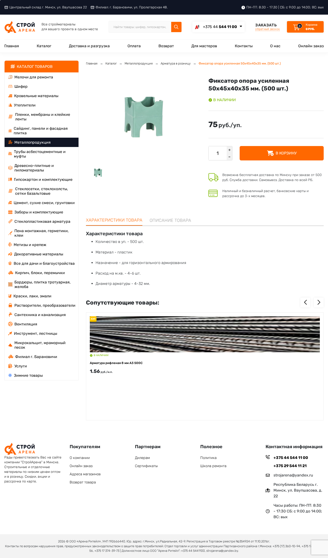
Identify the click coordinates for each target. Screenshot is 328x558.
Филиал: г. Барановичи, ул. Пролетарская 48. (132, 7)
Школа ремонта (213, 466)
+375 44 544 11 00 (290, 457)
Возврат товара (83, 482)
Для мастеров (204, 46)
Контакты (244, 46)
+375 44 (220, 26)
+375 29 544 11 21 (290, 466)
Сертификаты (146, 466)
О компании (80, 458)
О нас (275, 46)
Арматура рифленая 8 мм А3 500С (116, 363)
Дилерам (142, 458)
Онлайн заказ (311, 46)
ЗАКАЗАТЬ (267, 27)
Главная (11, 46)
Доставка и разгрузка (89, 46)
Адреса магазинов (85, 474)
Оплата (134, 46)
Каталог (44, 46)
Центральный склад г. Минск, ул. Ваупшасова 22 (48, 7)
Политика (208, 458)
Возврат (166, 46)
